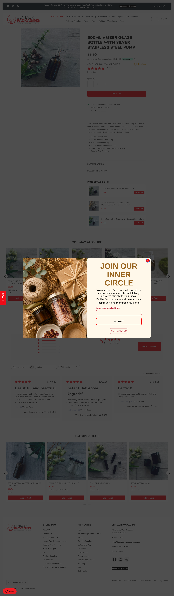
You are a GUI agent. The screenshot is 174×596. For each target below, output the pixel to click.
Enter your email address (108, 308)
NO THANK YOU (119, 331)
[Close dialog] (148, 260)
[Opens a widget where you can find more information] (10, 591)
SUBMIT (119, 321)
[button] (3, 298)
